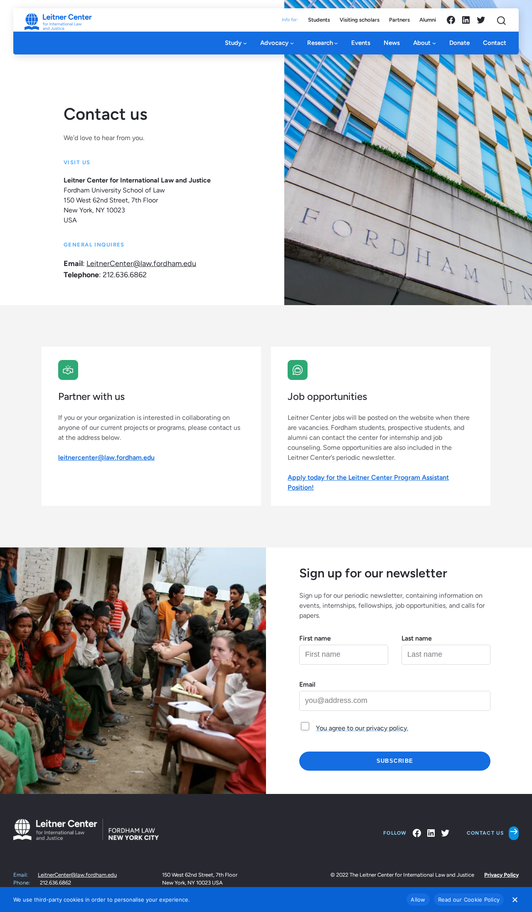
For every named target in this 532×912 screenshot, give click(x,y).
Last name (416, 638)
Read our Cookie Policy (469, 899)
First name (315, 638)
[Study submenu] (245, 43)
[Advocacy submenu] (292, 43)
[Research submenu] (336, 43)
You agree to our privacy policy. (362, 728)
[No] (514, 899)
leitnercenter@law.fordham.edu (106, 457)
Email (307, 684)
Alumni (427, 20)
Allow (418, 899)
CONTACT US (485, 833)
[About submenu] (434, 43)
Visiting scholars (359, 20)
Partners (399, 20)
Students (319, 20)
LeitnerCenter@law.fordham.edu (141, 263)
